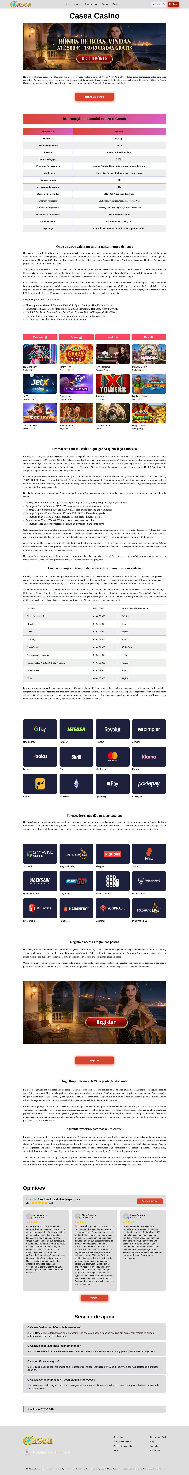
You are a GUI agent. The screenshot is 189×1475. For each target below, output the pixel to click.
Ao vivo (74, 337)
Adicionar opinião (150, 1201)
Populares (38, 337)
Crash (111, 337)
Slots (146, 337)
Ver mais (94, 1298)
